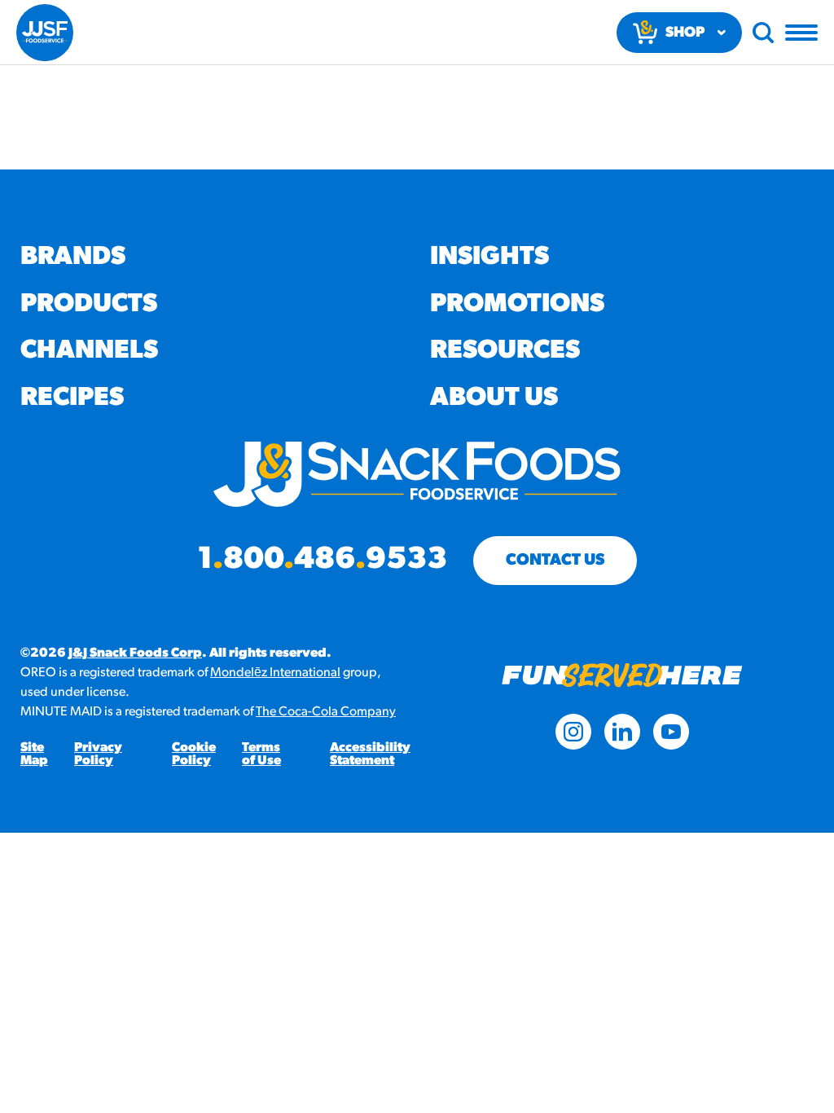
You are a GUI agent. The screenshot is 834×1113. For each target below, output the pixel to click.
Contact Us (555, 560)
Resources (505, 351)
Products (88, 305)
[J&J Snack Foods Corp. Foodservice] (44, 32)
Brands (72, 257)
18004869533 (322, 560)
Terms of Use (261, 754)
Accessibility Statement (370, 754)
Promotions (517, 305)
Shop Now (685, 39)
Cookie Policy (194, 754)
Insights (489, 257)
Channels (89, 351)
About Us (494, 398)
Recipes (72, 398)
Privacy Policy (98, 754)
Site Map (34, 754)
